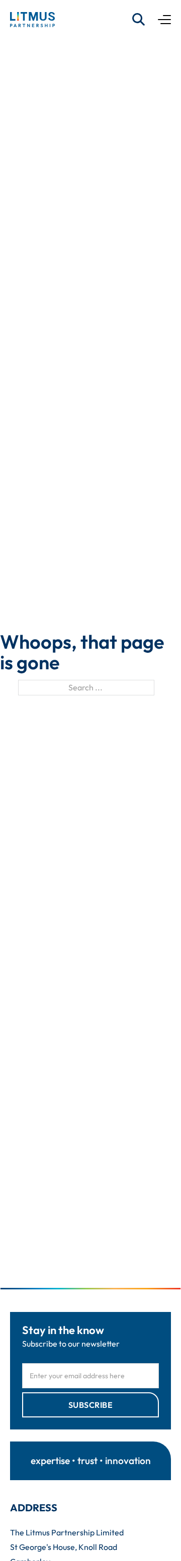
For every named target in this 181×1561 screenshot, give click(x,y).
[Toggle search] (138, 19)
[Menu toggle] (164, 19)
